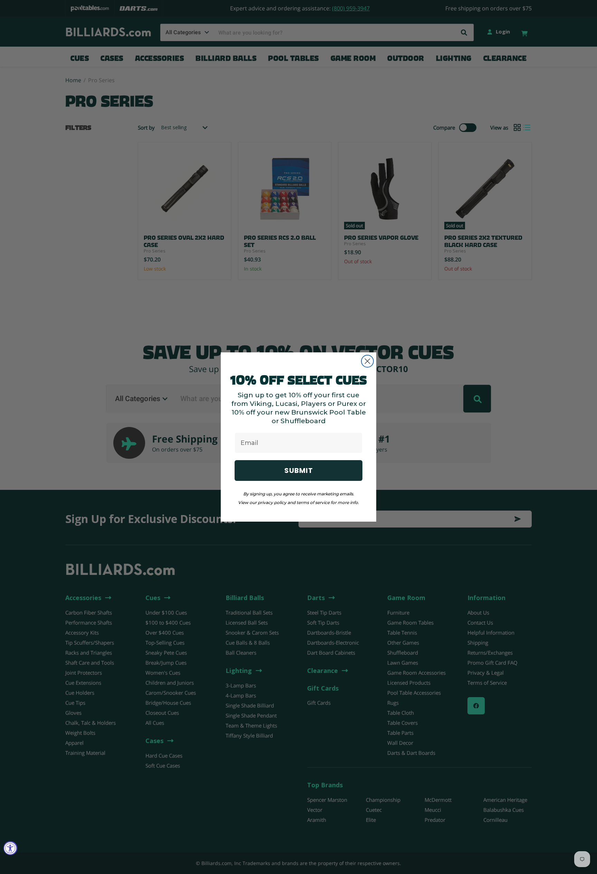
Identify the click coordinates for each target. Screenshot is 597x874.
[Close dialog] (367, 361)
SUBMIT (298, 470)
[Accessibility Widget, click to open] (10, 848)
